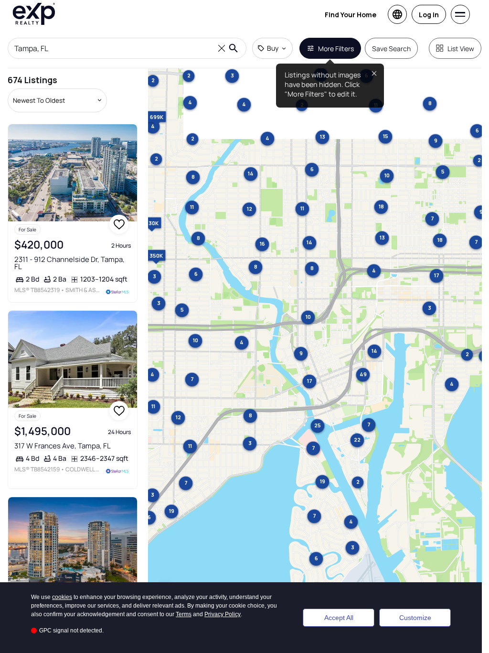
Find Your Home (350, 14)
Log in (429, 14)
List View (460, 48)
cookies (62, 597)
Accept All (338, 617)
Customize (415, 617)
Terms (183, 614)
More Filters (336, 48)
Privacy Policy (222, 614)
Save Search (391, 48)
